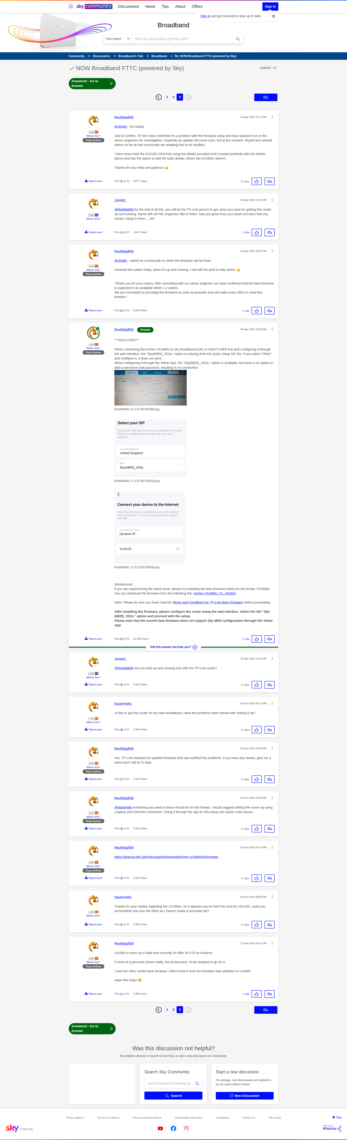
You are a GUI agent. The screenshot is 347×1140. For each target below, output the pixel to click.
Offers (197, 6)
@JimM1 (120, 126)
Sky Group (275, 1117)
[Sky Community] (94, 6)
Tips (165, 6)
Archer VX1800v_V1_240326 (215, 593)
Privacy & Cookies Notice (147, 1117)
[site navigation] (71, 6)
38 (121, 828)
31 (121, 181)
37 (121, 778)
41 (121, 993)
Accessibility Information (189, 1117)
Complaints (222, 1117)
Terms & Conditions (108, 1117)
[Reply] (270, 181)
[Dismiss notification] (274, 16)
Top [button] (338, 1117)
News (150, 6)
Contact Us (249, 1117)
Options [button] (265, 68)
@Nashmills (123, 807)
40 (121, 924)
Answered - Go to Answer (92, 83)
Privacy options (74, 1117)
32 (121, 232)
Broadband (173, 25)
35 (121, 684)
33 (121, 310)
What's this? (93, 135)
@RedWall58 (123, 209)
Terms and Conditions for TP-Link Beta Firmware (208, 602)
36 (121, 729)
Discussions (128, 6)
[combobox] (182, 38)
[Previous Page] (158, 97)
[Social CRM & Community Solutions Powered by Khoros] (332, 1128)
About (180, 6)
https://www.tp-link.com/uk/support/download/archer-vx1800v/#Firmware (166, 857)
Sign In (270, 6)
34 (121, 638)
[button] (272, 116)
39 (121, 877)
